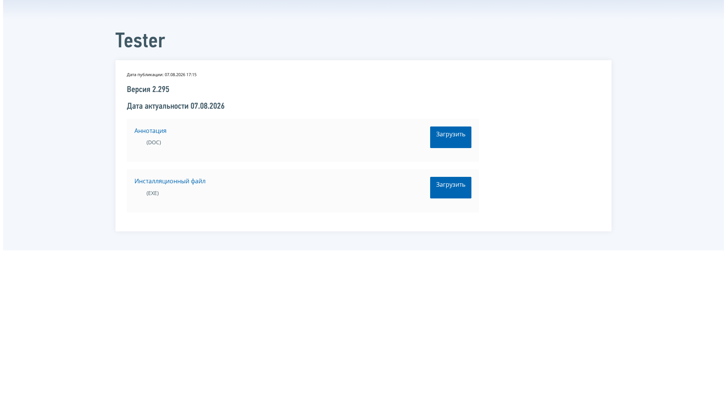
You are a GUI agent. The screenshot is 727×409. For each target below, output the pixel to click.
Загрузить (450, 134)
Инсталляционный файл (170, 181)
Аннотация (150, 130)
